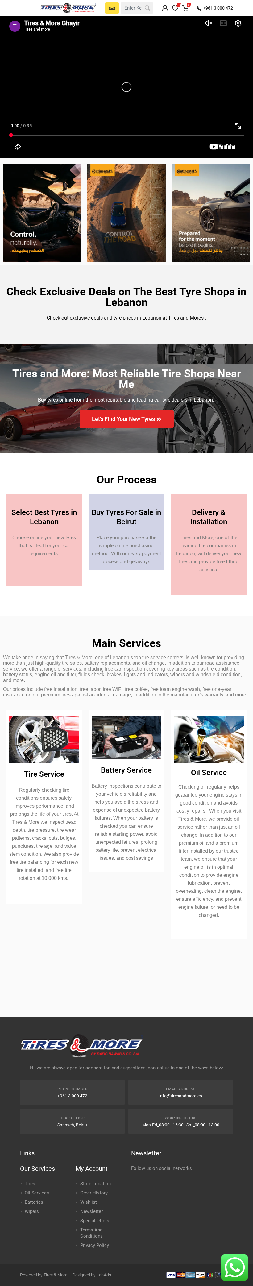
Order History (94, 1193)
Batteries (34, 1202)
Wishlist (88, 1202)
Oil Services (37, 1193)
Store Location (95, 1183)
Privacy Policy (94, 1245)
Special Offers (94, 1220)
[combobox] (137, 8)
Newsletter (91, 1211)
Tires (30, 1183)
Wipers (32, 1211)
